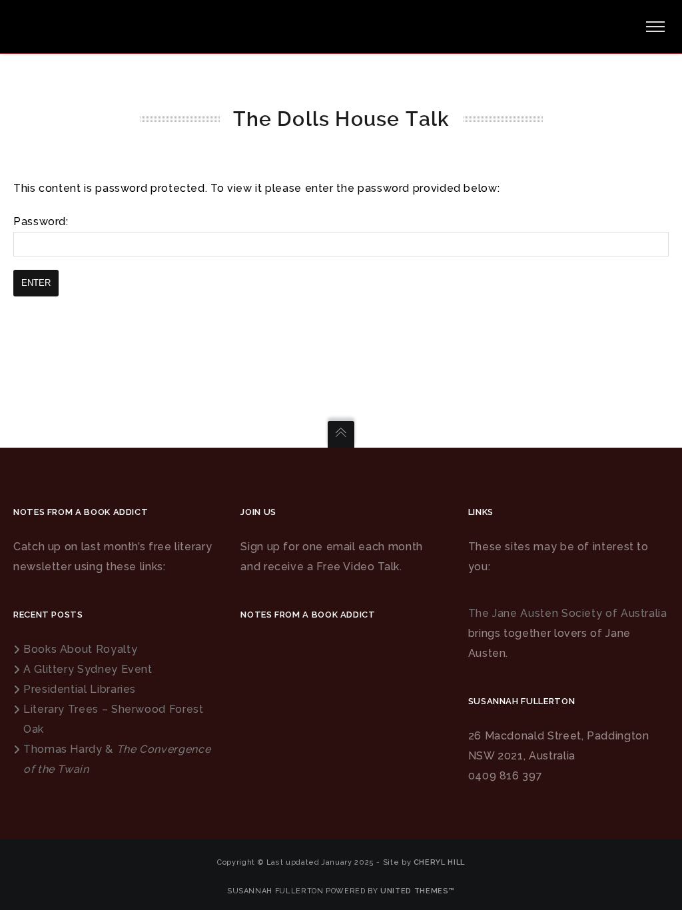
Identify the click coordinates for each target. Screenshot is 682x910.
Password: (41, 221)
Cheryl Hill (439, 862)
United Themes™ (417, 891)
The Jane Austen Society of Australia (567, 613)
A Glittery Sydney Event (88, 669)
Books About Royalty (80, 649)
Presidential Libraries (79, 689)
